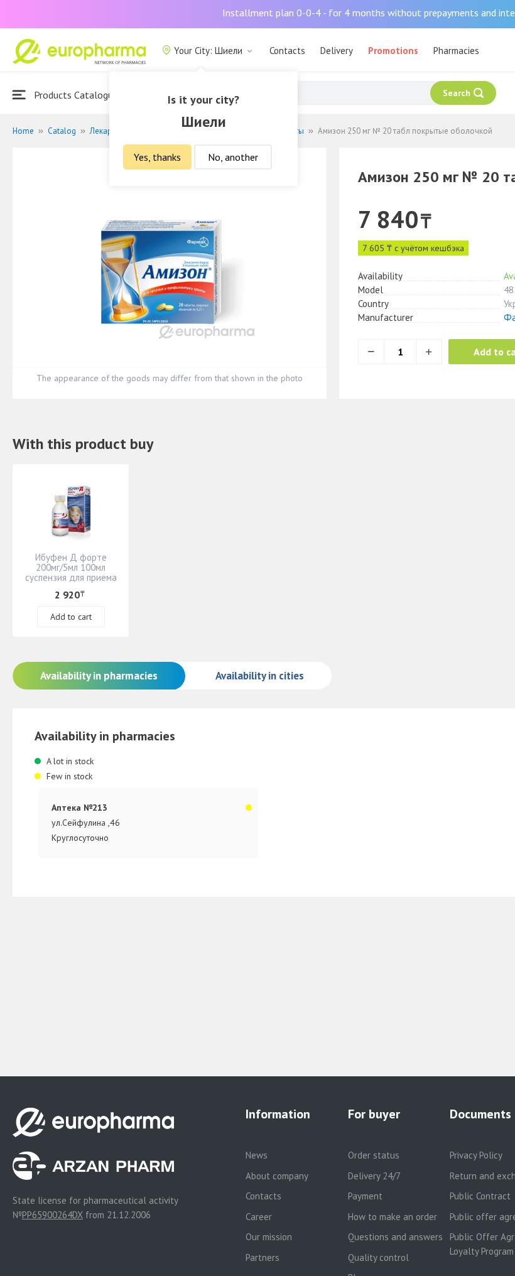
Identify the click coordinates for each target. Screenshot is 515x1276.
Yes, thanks (157, 157)
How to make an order (392, 1217)
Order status (373, 1155)
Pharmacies (456, 51)
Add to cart (71, 616)
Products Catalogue (74, 95)
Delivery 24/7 (374, 1176)
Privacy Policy (476, 1155)
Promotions (393, 51)
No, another (233, 157)
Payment (365, 1196)
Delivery (336, 51)
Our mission (269, 1237)
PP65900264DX (52, 1215)
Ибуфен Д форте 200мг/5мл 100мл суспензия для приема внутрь (71, 572)
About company (277, 1176)
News (257, 1155)
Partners (262, 1257)
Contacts (287, 51)
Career (259, 1217)
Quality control (378, 1257)
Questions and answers (395, 1237)
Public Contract (480, 1196)
